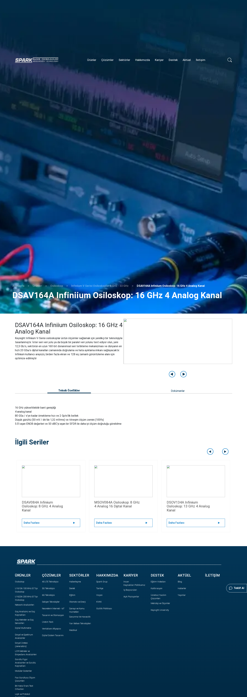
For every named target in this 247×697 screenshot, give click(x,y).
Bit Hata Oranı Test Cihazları (24, 687)
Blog (180, 581)
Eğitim (72, 595)
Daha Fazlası (31, 522)
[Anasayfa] (36, 59)
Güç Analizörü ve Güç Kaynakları (25, 613)
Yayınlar (182, 595)
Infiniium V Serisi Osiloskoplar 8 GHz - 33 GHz (100, 285)
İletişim (200, 60)
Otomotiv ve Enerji (77, 602)
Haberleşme (75, 581)
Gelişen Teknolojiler (51, 602)
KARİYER (131, 575)
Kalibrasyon (156, 588)
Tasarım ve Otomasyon (53, 615)
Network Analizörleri (24, 605)
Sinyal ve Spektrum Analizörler (24, 636)
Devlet (72, 588)
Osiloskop (56, 285)
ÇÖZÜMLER (51, 575)
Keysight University (160, 610)
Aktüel (187, 60)
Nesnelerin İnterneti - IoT (53, 608)
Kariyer (159, 60)
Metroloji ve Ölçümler (160, 603)
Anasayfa (18, 285)
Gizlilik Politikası (104, 608)
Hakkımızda (142, 60)
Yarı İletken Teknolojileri (80, 623)
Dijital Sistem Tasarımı (53, 635)
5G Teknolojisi (48, 588)
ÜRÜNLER (22, 575)
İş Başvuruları (130, 590)
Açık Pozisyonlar (131, 596)
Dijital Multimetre (23, 628)
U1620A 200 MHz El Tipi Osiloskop (26, 598)
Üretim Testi (47, 622)
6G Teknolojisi (48, 595)
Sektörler (124, 60)
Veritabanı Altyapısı (51, 628)
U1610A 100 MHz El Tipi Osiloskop (26, 590)
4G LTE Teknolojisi (50, 581)
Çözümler (107, 60)
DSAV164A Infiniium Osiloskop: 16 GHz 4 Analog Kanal (171, 285)
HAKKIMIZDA (107, 575)
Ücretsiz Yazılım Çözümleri (158, 597)
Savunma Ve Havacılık (80, 616)
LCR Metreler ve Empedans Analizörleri (26, 653)
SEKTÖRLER (79, 575)
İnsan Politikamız (134, 583)
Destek (173, 60)
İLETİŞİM (212, 575)
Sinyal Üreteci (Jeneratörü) (21, 645)
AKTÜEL (184, 575)
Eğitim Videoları (158, 581)
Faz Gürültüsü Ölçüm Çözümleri (25, 679)
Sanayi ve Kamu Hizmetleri (77, 610)
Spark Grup (102, 581)
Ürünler (91, 60)
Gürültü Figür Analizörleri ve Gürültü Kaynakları (25, 662)
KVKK (99, 602)
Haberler (182, 588)
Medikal (73, 630)
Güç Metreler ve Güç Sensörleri (24, 621)
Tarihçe (99, 588)
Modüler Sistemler (23, 671)
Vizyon (99, 595)
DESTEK (157, 575)
